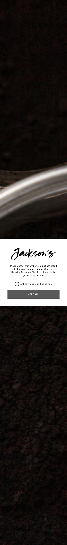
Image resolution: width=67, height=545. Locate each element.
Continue (33, 294)
